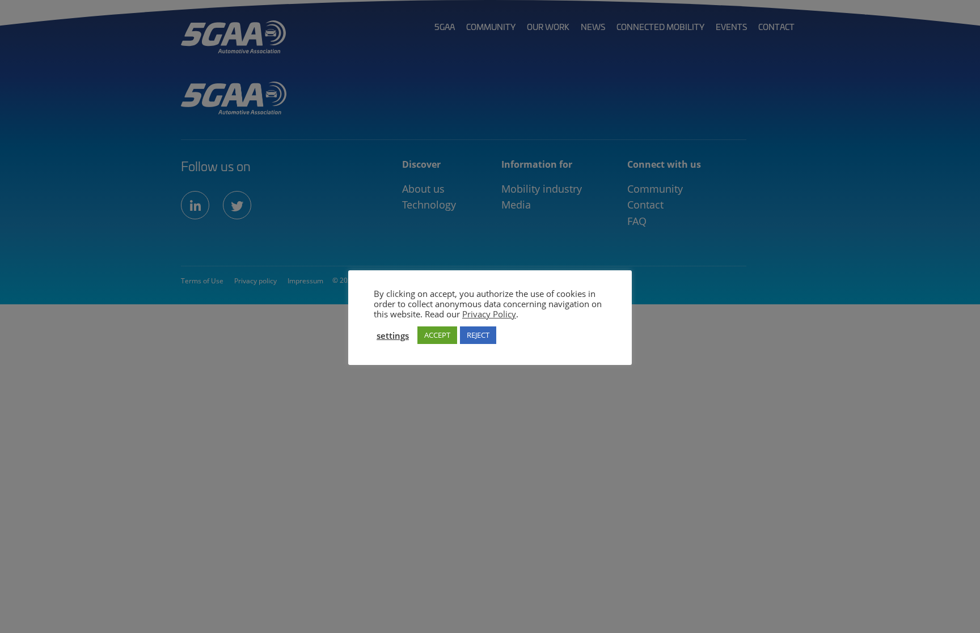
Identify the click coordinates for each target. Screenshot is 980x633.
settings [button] (393, 335)
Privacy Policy (489, 314)
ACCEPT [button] (437, 335)
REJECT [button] (478, 335)
